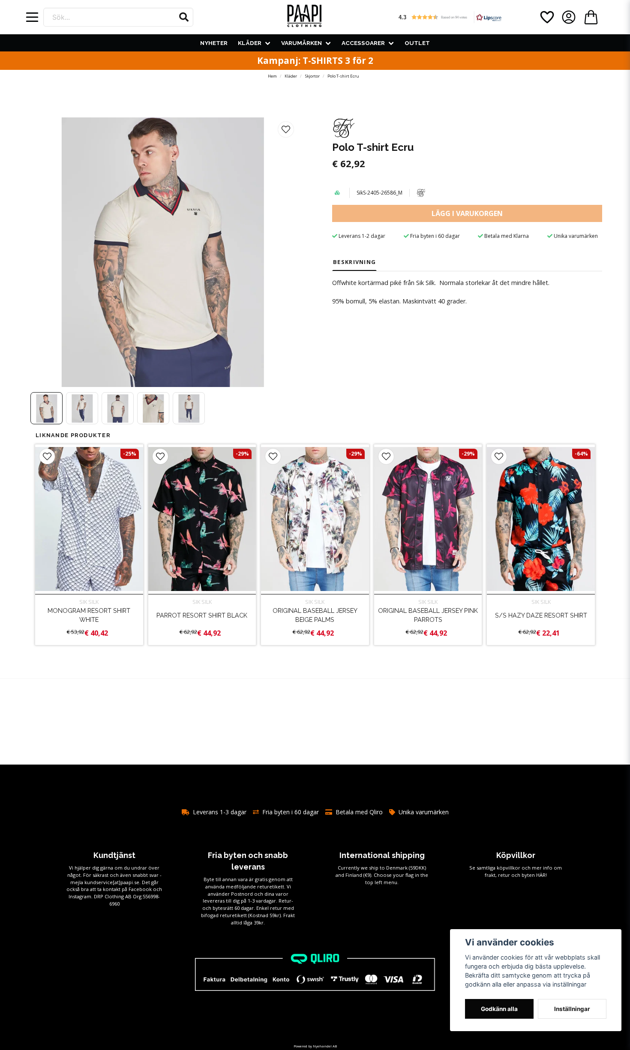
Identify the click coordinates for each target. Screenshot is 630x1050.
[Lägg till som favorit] (546, 17)
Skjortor (312, 76)
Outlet (417, 42)
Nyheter (214, 42)
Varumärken (301, 42)
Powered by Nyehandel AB (315, 1046)
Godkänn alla (499, 1008)
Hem (272, 76)
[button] (184, 17)
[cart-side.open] (591, 17)
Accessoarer (363, 42)
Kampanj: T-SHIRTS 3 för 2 (315, 60)
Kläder (249, 42)
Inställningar (572, 1008)
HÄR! (541, 875)
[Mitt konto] (569, 17)
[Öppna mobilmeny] (32, 17)
